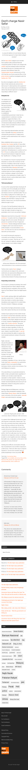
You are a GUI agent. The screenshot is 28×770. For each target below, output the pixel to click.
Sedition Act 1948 (6, 78)
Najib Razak (7, 673)
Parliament (5, 682)
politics (10, 691)
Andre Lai (3, 574)
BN (21, 636)
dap (23, 640)
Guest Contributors (5, 725)
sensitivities (4, 224)
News (15, 456)
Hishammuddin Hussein (7, 72)
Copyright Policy (5, 736)
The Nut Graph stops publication (16, 563)
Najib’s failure (4, 605)
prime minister (5, 76)
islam (20, 656)
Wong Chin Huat (14, 699)
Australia (3, 144)
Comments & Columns (6, 733)
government (12, 652)
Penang (4, 687)
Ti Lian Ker (21, 331)
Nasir (14, 269)
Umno (5, 699)
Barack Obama (12, 393)
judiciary (10, 459)
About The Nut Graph (6, 712)
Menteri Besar (9, 666)
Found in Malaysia (6, 649)
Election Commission (7, 647)
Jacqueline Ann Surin (7, 659)
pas (22, 682)
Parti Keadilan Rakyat (15, 682)
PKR (17, 687)
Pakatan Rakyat (9, 677)
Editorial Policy (4, 730)
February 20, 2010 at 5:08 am (11, 525)
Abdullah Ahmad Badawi (6, 631)
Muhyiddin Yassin (6, 669)
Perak (11, 686)
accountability (11, 458)
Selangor (4, 695)
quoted (7, 196)
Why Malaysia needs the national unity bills (12, 597)
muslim (13, 669)
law (13, 459)
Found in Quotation (16, 649)
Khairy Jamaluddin (12, 362)
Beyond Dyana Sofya (6, 615)
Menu (15, 2)
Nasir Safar (8, 60)
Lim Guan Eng (11, 663)
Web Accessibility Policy (7, 739)
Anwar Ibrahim (18, 631)
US (4, 152)
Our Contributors (5, 719)
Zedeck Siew (5, 702)
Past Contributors (5, 722)
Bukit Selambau (5, 640)
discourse (3, 459)
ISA (7, 459)
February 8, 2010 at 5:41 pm (11, 478)
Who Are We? (4, 716)
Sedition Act (22, 82)
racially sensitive (12, 323)
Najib (9, 317)
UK (18, 144)
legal (16, 459)
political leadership (5, 461)
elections (16, 647)
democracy (17, 458)
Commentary (10, 456)
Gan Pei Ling (4, 652)
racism (12, 461)
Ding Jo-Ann (23, 458)
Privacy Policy (4, 743)
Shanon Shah (13, 695)
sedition (3, 66)
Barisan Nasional (10, 635)
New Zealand (9, 144)
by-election (15, 640)
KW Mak (3, 663)
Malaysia (19, 663)
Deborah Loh (6, 644)
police (4, 691)
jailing (14, 132)
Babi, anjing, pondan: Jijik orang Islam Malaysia (13, 608)
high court (19, 652)
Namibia (15, 167)
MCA (3, 666)
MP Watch (18, 666)
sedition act (17, 461)
